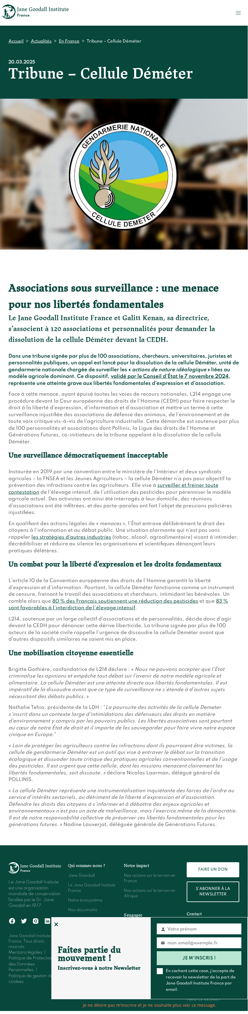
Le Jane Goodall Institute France (91, 888)
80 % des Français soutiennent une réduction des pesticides (125, 601)
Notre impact (136, 865)
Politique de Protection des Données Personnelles (30, 964)
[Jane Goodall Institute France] (35, 13)
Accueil (16, 41)
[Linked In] (47, 921)
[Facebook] (12, 921)
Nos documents (82, 910)
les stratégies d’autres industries (71, 537)
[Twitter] (24, 921)
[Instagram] (36, 921)
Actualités (41, 41)
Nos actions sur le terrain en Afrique (149, 893)
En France (69, 41)
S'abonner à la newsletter (213, 891)
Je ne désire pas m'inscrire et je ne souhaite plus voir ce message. (149, 1005)
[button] (238, 12)
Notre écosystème (85, 900)
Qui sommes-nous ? (86, 865)
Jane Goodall (81, 876)
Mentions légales (25, 952)
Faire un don (213, 870)
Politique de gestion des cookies (31, 979)
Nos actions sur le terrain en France (149, 878)
